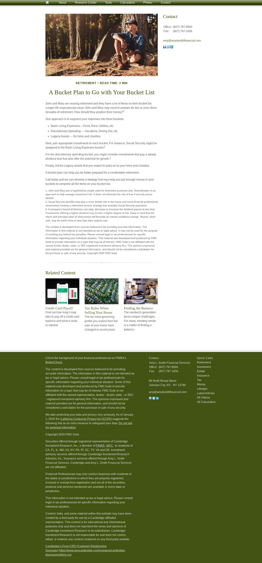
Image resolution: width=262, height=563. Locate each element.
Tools (108, 2)
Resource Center (85, 2)
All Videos (203, 397)
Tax (199, 380)
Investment (204, 366)
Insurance (203, 375)
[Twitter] (153, 398)
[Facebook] (150, 398)
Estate (201, 371)
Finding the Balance (138, 308)
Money (201, 384)
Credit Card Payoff (59, 308)
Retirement (204, 362)
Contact (166, 2)
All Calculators (206, 401)
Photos (147, 2)
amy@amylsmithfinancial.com (182, 40)
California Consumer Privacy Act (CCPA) (86, 418)
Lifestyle (202, 388)
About (62, 2)
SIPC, (110, 445)
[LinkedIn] (157, 398)
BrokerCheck (53, 362)
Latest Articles (206, 393)
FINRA (100, 445)
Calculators (127, 2)
